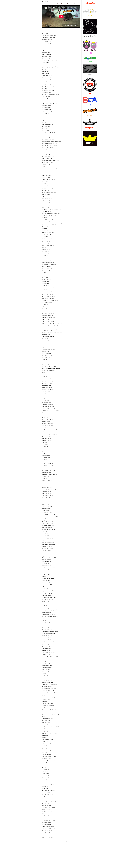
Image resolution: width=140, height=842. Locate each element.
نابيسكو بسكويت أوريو (50, 3)
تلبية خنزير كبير (59, 3)
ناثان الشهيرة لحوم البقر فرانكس (69, 3)
